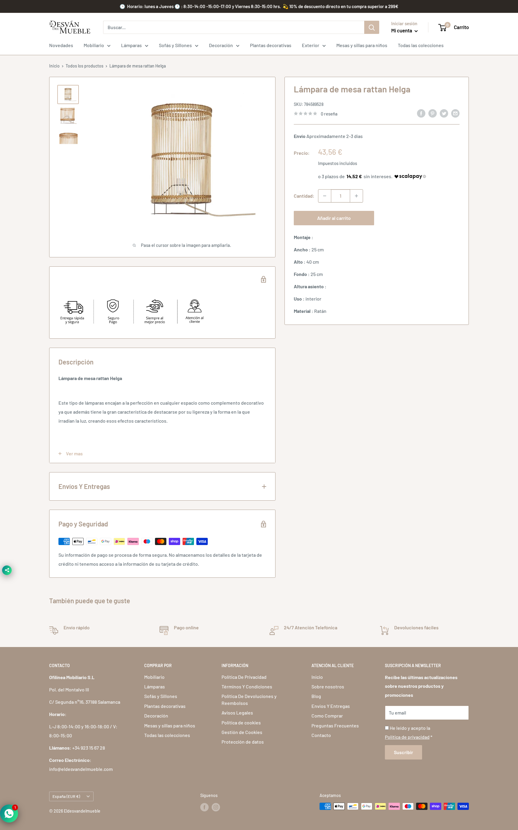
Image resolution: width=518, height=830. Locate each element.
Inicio (54, 65)
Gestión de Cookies (242, 732)
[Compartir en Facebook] (421, 113)
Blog (316, 696)
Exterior (310, 45)
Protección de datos (243, 742)
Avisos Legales (237, 712)
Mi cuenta (402, 30)
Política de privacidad (407, 737)
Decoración (221, 45)
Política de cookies (241, 722)
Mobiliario (94, 45)
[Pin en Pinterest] (432, 113)
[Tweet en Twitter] (444, 113)
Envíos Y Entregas (330, 706)
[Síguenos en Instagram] (216, 807)
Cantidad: (304, 196)
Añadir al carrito (334, 218)
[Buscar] (371, 27)
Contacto (321, 735)
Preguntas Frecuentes (335, 725)
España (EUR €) (66, 796)
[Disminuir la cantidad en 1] (324, 196)
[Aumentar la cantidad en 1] (356, 196)
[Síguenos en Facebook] (204, 807)
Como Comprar (327, 715)
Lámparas (131, 45)
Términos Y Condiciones (247, 686)
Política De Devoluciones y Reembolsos (249, 699)
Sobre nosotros (327, 686)
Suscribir (403, 752)
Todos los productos (84, 65)
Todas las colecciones (421, 45)
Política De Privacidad (244, 677)
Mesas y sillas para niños (361, 45)
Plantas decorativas (270, 45)
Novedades (61, 45)
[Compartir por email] (455, 113)
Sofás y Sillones (175, 45)
